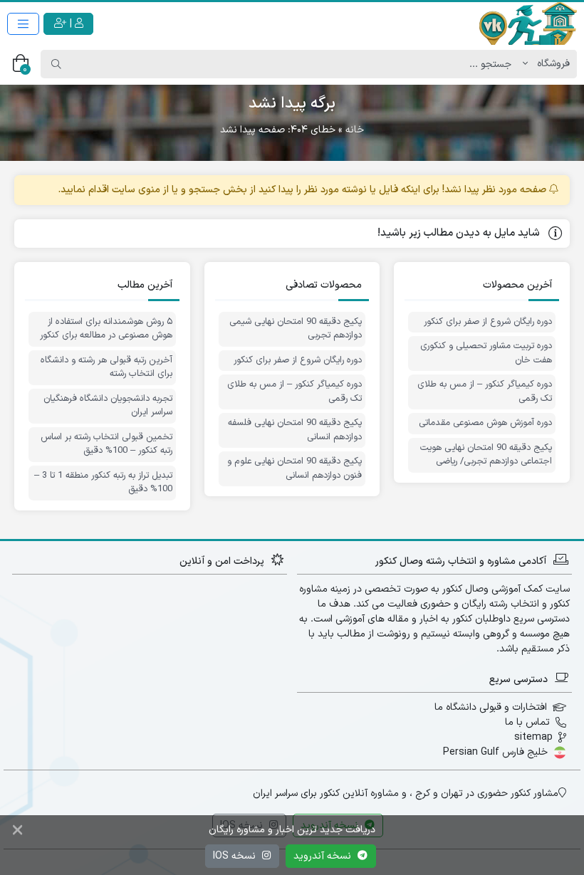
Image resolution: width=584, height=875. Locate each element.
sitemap (533, 737)
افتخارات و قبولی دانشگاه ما (490, 707)
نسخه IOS (236, 856)
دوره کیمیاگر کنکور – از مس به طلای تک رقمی (484, 392)
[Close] (17, 831)
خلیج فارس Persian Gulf (495, 752)
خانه (354, 129)
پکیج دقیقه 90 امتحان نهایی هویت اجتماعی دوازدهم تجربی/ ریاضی (486, 455)
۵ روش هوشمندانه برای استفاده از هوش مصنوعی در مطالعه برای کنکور (106, 329)
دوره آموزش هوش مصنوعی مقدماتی (485, 423)
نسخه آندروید (323, 856)
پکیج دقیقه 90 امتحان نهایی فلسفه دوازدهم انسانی (295, 430)
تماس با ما (527, 722)
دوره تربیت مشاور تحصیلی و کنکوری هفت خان (486, 353)
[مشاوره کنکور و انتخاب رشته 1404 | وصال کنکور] (527, 23)
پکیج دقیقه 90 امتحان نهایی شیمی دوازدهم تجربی (295, 329)
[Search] (56, 64)
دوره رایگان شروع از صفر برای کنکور (488, 322)
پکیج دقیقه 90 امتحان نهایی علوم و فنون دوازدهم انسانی (294, 469)
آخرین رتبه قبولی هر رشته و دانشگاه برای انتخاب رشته (106, 368)
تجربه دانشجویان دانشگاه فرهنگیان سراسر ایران (107, 406)
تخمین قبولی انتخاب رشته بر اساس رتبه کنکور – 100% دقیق (106, 445)
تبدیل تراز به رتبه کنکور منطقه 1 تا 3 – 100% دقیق (103, 483)
